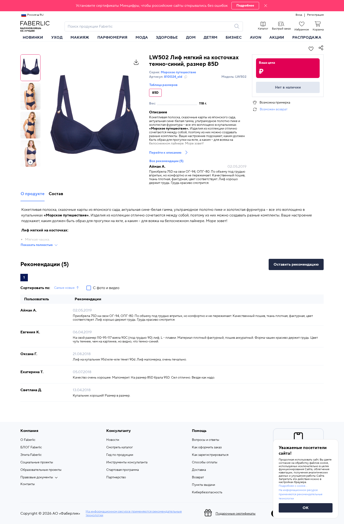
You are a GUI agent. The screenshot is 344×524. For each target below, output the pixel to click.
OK (306, 507)
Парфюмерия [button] (112, 37)
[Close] (265, 5)
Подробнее (245, 6)
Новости (112, 440)
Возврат (198, 477)
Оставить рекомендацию (296, 264)
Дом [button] (191, 37)
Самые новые (64, 288)
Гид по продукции (119, 455)
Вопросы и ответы (205, 440)
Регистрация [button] (315, 15)
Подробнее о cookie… (293, 486)
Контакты (27, 484)
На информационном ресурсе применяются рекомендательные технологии (134, 513)
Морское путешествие (178, 72)
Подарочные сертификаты (236, 514)
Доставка (199, 470)
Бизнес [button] (234, 37)
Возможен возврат (273, 109)
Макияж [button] (79, 37)
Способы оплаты (204, 462)
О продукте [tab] (32, 194)
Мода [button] (141, 37)
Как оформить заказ (207, 447)
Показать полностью (37, 245)
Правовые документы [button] (36, 477)
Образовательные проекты (41, 470)
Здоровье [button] (167, 37)
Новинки (33, 37)
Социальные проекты (36, 462)
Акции (276, 37)
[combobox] (149, 26)
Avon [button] (255, 37)
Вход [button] (299, 15)
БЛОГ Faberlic (31, 447)
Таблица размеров (163, 85)
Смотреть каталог (119, 447)
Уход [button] (56, 37)
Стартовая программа (122, 470)
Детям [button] (210, 37)
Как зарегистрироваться (210, 455)
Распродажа (306, 37)
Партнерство (116, 477)
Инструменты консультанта (126, 462)
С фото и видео (106, 288)
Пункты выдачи (203, 485)
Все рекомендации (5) (166, 161)
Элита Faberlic (31, 455)
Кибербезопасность (207, 492)
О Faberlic (27, 440)
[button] (172, 5)
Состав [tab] (56, 194)
